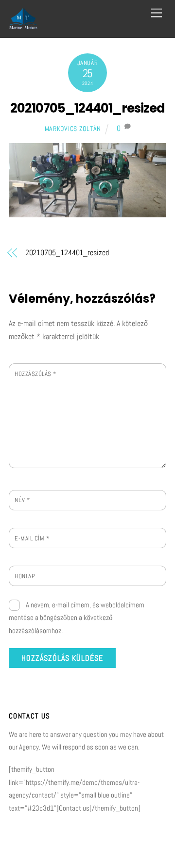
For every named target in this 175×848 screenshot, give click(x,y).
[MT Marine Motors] (23, 25)
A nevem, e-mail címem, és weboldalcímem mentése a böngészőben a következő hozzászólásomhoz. (76, 617)
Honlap (25, 576)
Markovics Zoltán (73, 128)
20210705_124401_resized (87, 108)
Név (22, 500)
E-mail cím (32, 538)
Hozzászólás (35, 374)
